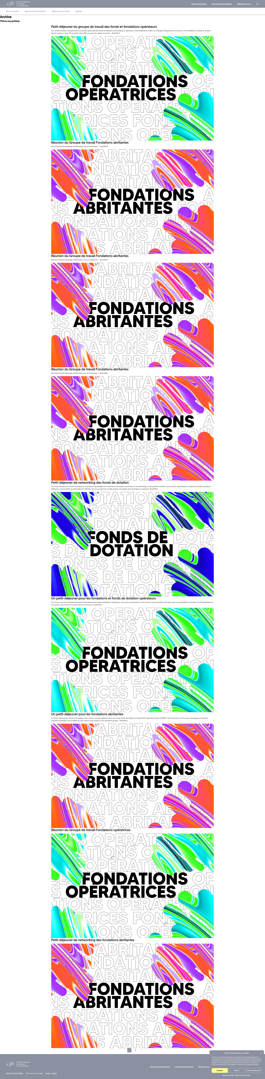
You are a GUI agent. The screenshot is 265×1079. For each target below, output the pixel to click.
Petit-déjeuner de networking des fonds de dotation (90, 483)
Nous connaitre (12, 11)
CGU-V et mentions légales (242, 1075)
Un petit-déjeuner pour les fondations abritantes (87, 714)
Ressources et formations (35, 11)
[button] (261, 1053)
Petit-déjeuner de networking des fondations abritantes (92, 940)
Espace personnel (199, 4)
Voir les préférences (254, 1070)
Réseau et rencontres (61, 11)
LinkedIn (54, 1073)
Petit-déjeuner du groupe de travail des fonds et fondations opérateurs (104, 27)
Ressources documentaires (160, 1067)
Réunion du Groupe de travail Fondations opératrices (91, 830)
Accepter (219, 1070)
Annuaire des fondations (222, 4)
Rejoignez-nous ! (244, 4)
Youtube (48, 1073)
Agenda (78, 11)
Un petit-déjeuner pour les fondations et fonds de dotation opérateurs (103, 598)
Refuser (236, 1070)
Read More (116, 33)
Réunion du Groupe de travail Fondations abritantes (90, 142)
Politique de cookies (228, 1075)
